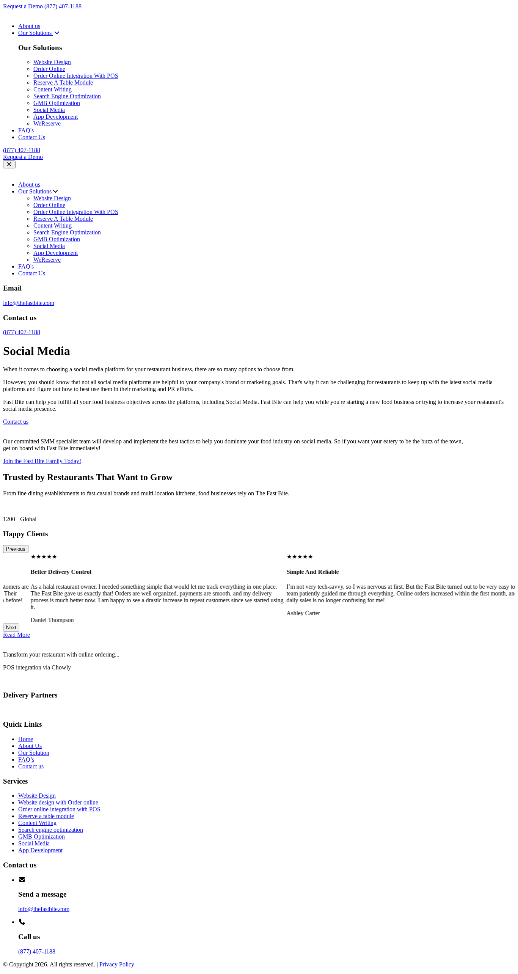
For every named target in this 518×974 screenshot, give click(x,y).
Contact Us (31, 137)
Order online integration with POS (59, 809)
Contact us (31, 766)
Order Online (49, 69)
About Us (30, 746)
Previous (15, 549)
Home (25, 739)
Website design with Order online (58, 802)
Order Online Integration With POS (75, 75)
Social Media (49, 110)
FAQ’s (26, 759)
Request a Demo (23, 6)
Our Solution (33, 752)
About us (29, 26)
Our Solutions (35, 33)
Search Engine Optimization (67, 96)
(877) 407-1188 (63, 6)
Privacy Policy (116, 964)
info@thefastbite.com (28, 303)
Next (11, 627)
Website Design (52, 62)
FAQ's (26, 130)
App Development (55, 116)
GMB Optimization (56, 103)
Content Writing (52, 89)
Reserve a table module (46, 816)
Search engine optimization (50, 829)
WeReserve (47, 123)
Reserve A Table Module (63, 82)
